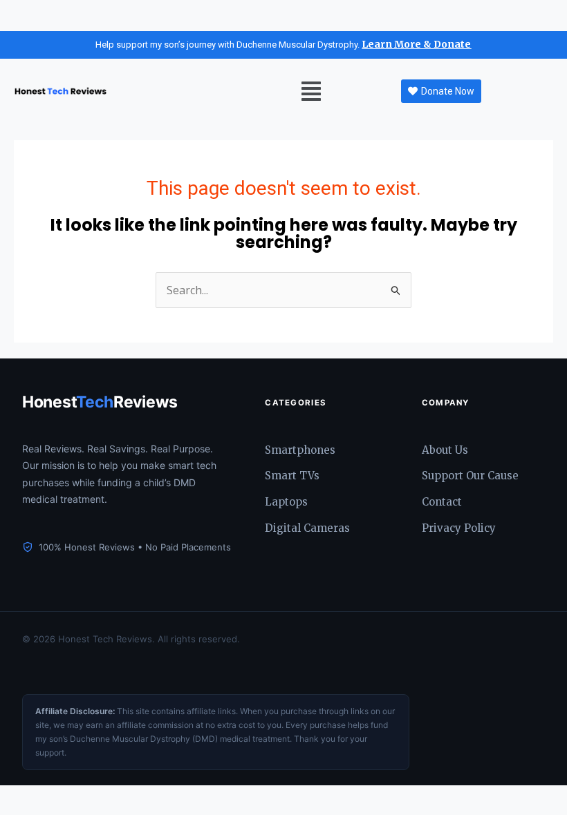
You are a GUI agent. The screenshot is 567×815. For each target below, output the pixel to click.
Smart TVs (292, 475)
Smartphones (300, 450)
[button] (311, 92)
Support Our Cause (470, 475)
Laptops (286, 501)
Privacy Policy (459, 528)
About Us (445, 450)
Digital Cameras (307, 528)
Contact (442, 501)
